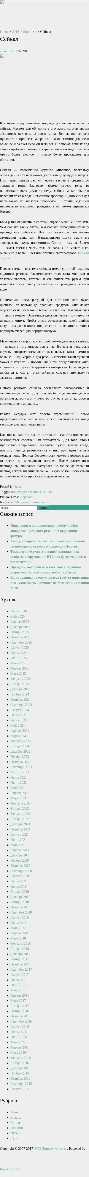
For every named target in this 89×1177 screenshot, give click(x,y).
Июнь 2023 (18, 782)
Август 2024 (19, 710)
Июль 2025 (18, 653)
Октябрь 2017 (20, 964)
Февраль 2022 (20, 814)
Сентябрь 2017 (21, 969)
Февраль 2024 (20, 741)
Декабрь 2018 (20, 897)
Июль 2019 (18, 886)
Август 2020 (19, 876)
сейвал (47, 492)
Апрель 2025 (19, 668)
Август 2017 (19, 974)
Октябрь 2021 (20, 829)
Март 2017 (18, 1000)
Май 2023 (17, 788)
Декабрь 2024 (20, 689)
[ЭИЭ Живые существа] (44, 3)
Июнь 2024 (18, 720)
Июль (27, 32)
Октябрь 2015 (20, 1078)
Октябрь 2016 (20, 1016)
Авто (14, 1112)
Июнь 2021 (18, 839)
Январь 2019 (19, 891)
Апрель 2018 (19, 933)
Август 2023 (19, 772)
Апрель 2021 (19, 850)
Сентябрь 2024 (21, 705)
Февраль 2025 (20, 679)
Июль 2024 (18, 715)
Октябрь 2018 (20, 907)
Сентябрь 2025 (21, 642)
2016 (15, 32)
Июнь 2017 (18, 985)
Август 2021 (19, 834)
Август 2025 (19, 647)
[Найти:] (19, 507)
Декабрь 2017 (20, 954)
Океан (18, 486)
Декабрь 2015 (20, 1068)
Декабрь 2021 (20, 824)
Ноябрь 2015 (19, 1073)
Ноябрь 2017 (19, 959)
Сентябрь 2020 (21, 871)
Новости (16, 1128)
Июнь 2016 (18, 1037)
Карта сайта (8, 1169)
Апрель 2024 (19, 730)
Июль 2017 (18, 980)
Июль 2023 (18, 777)
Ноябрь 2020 (19, 860)
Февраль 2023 (20, 803)
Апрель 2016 (19, 1047)
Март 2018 (18, 938)
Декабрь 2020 (20, 855)
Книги (15, 1122)
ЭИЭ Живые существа (50, 1148)
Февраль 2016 (20, 1058)
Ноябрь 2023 (19, 756)
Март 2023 (18, 798)
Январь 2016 (19, 1063)
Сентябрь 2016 (21, 1021)
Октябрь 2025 (20, 637)
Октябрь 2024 (20, 699)
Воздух (15, 1117)
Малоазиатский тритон (32, 502)
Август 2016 (19, 1026)
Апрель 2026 (19, 621)
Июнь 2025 (18, 658)
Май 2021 (17, 845)
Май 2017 (17, 990)
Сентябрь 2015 (21, 1083)
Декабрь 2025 (20, 627)
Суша (14, 1138)
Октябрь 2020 (20, 865)
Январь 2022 (19, 819)
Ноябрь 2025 (19, 632)
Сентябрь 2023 (21, 767)
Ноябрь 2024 (19, 694)
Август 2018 (19, 917)
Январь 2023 (19, 808)
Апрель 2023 (19, 793)
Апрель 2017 (19, 995)
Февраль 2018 (20, 943)
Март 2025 (18, 673)
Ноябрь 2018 (19, 902)
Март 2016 (18, 1052)
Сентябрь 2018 (21, 912)
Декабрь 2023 (20, 751)
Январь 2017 (19, 1006)
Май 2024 (17, 725)
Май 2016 (17, 1042)
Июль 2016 (18, 1032)
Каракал (26, 497)
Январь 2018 (19, 949)
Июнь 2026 (18, 611)
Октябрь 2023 (20, 762)
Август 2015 (19, 1089)
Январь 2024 (19, 746)
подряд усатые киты (26, 492)
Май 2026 (17, 616)
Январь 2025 (19, 684)
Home (4, 32)
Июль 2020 (18, 881)
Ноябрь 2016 (19, 1011)
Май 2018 (17, 928)
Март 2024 (18, 736)
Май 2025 (17, 663)
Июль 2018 (18, 923)
